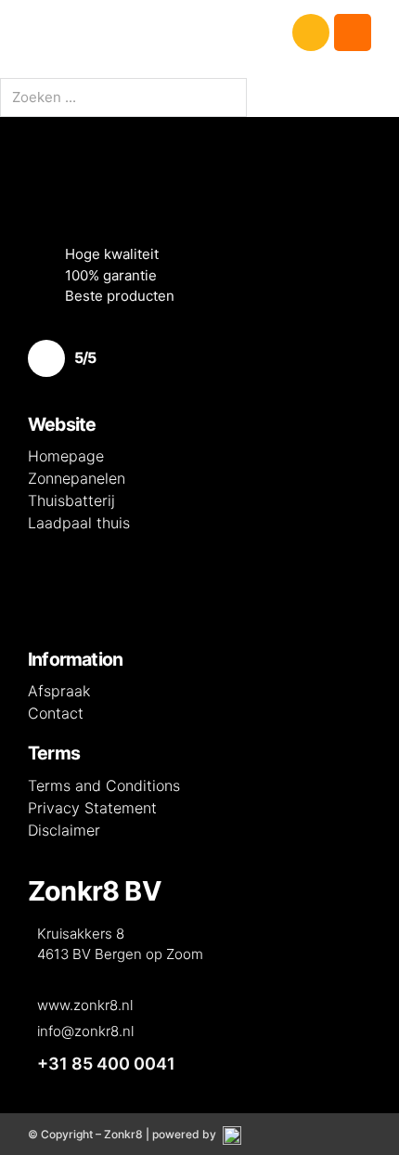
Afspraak (59, 690)
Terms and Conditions (104, 785)
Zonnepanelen (76, 478)
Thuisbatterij (71, 500)
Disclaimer (64, 830)
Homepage (66, 456)
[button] (199, 32)
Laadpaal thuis (79, 522)
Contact (56, 713)
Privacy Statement (92, 807)
